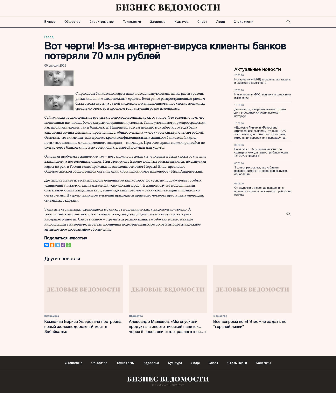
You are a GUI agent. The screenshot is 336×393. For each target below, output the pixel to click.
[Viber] (63, 245)
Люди (220, 22)
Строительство (101, 22)
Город (49, 37)
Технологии (132, 22)
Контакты (263, 363)
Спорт (202, 22)
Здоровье (157, 22)
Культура (181, 22)
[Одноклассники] (52, 245)
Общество (72, 22)
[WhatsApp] (68, 245)
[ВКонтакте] (46, 245)
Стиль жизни (243, 22)
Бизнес (49, 22)
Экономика (51, 316)
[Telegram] (57, 245)
